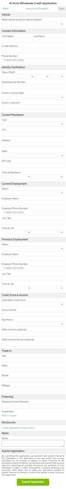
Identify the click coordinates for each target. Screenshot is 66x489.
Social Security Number (13, 82)
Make (4, 366)
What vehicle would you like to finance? (22, 20)
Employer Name (10, 199)
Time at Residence (11, 172)
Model (5, 375)
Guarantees (8, 411)
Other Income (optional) (14, 330)
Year (4, 356)
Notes (5, 438)
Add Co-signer (9, 416)
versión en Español (37, 8)
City (4, 130)
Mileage (6, 385)
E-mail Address (10, 46)
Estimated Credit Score (13, 300)
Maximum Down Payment (15, 402)
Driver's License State (13, 93)
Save (61, 8)
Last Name (39, 36)
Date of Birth (8, 72)
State (4, 151)
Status (5, 189)
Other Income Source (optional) (18, 340)
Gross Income (9, 310)
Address (6, 140)
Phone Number (9, 56)
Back (5, 8)
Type (4, 120)
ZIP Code (6, 161)
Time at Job (8, 228)
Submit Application (33, 482)
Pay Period (7, 320)
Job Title (6, 218)
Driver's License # (11, 103)
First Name (7, 36)
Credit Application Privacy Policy (18, 428)
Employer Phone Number (15, 208)
